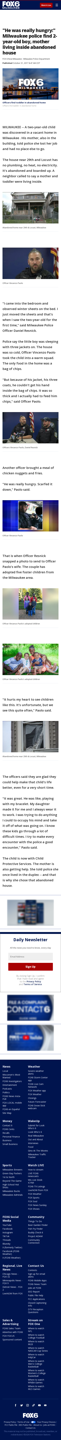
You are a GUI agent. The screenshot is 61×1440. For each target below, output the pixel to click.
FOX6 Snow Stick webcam (36, 1107)
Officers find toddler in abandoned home (24, 102)
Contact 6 (7, 1125)
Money (7, 1121)
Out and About (35, 1139)
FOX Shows (34, 1208)
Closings (32, 1098)
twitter (21, 1405)
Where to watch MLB (36, 1343)
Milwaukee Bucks (11, 1191)
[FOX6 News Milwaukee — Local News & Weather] (12, 5)
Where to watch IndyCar (36, 1356)
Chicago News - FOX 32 (10, 1275)
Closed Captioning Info (37, 1304)
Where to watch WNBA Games (36, 1381)
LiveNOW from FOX (38, 1190)
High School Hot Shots (11, 1186)
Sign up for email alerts (36, 1275)
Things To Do (35, 1221)
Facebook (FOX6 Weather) (11, 1252)
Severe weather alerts (36, 1072)
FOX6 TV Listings (36, 1186)
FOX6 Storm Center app (38, 1079)
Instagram (8, 1232)
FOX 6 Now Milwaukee (12, 59)
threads (33, 1405)
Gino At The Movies (38, 1150)
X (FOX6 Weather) (11, 1257)
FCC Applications (36, 1299)
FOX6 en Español (11, 1109)
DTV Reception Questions (35, 1311)
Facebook (8, 1228)
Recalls (6, 1132)
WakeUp (34, 1121)
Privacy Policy (34, 981)
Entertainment (10, 1084)
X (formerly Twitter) (12, 1247)
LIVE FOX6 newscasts (33, 1175)
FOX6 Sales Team (11, 1328)
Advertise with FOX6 (13, 1332)
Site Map (7, 1112)
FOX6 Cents (8, 1129)
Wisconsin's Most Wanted (11, 1076)
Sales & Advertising (11, 1322)
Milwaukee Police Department (36, 59)
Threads (7, 1239)
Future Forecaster (37, 1101)
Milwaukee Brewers (12, 1169)
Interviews (33, 1143)
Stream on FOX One (35, 1322)
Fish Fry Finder (35, 1228)
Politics (6, 1092)
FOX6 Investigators (12, 1081)
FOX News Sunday (37, 1205)
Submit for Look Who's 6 (36, 1127)
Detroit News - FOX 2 (12, 1288)
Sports (7, 1165)
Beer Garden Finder (38, 1225)
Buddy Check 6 (35, 1232)
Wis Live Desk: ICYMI (35, 1181)
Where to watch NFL (36, 1330)
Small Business (10, 1144)
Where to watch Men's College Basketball (36, 1364)
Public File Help (35, 1295)
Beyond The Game (12, 1180)
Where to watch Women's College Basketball (37, 1373)
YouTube (7, 1225)
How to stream (35, 1169)
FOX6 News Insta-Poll (12, 1097)
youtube (39, 1405)
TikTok (6, 1236)
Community (36, 1217)
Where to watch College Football (36, 1336)
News (6, 1066)
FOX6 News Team (37, 1284)
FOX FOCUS (9, 1335)
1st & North (9, 1177)
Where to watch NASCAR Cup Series (38, 1349)
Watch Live (46, 5)
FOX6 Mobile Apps (37, 1280)
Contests (32, 1270)
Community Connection (34, 1241)
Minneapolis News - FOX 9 (13, 1282)
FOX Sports (33, 1197)
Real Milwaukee (36, 1135)
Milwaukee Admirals (13, 1194)
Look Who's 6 (35, 1131)
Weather (34, 1066)
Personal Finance (11, 1136)
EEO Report (34, 1291)
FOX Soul (32, 1201)
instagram (27, 1405)
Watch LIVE (36, 1165)
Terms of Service (32, 984)
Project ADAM (35, 1236)
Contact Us (36, 1266)
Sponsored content (12, 1339)
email (45, 1405)
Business (7, 1140)
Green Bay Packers (12, 1173)
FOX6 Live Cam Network (35, 1085)
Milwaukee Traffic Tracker (37, 1156)
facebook (15, 1405)
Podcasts (7, 1088)
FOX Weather (34, 1094)
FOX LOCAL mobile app (12, 1104)
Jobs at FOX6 (34, 1287)
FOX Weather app (37, 1090)
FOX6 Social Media (11, 1218)
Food (30, 1146)
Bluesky (6, 1243)
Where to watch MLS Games (36, 1388)
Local (5, 1070)
